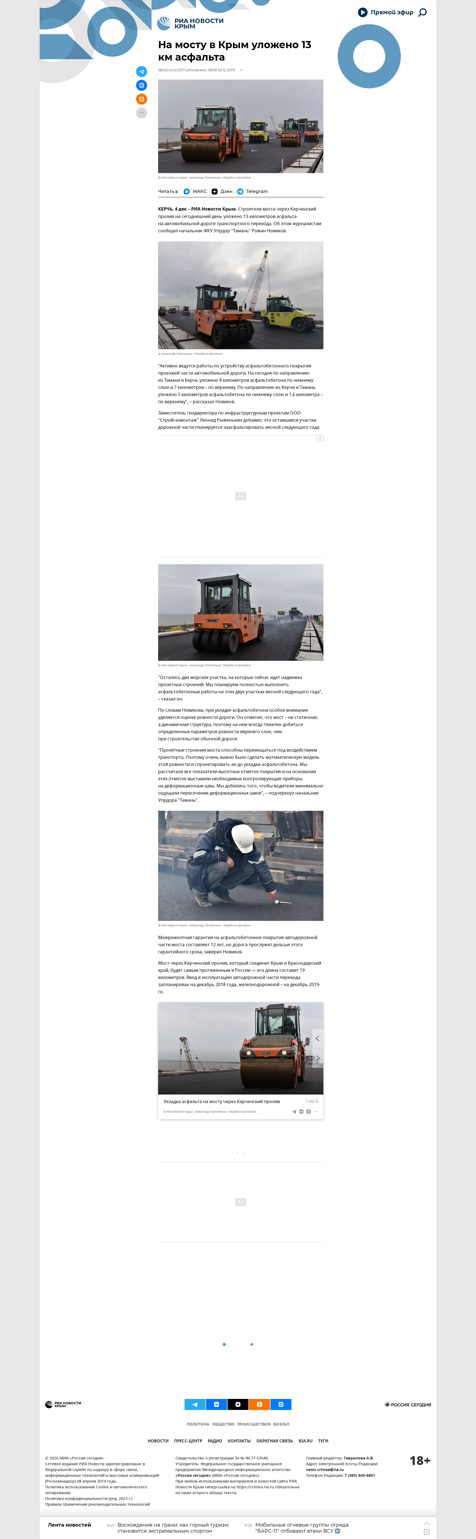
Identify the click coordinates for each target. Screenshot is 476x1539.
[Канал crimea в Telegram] (195, 1404)
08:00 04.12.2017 (171, 70)
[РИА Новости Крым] (190, 23)
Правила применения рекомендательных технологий (97, 1505)
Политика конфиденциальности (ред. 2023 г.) (88, 1499)
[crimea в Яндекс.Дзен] (238, 1404)
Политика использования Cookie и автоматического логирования (96, 1490)
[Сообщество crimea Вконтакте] (216, 1404)
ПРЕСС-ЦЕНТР (188, 1442)
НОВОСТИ (158, 1442)
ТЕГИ (323, 1442)
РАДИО (215, 1442)
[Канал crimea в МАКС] (281, 1404)
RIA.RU (306, 1442)
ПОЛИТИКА (198, 1424)
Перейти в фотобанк (237, 178)
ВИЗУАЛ (281, 1424)
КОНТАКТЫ (239, 1442)
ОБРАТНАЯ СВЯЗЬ (274, 1442)
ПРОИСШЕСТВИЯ (254, 1424)
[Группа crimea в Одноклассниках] (259, 1404)
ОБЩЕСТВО (223, 1424)
